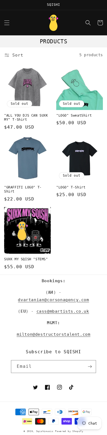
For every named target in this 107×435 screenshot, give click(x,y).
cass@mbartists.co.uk (62, 311)
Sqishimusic (45, 431)
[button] (7, 23)
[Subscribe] (90, 366)
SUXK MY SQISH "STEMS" (26, 259)
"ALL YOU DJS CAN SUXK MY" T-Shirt (26, 118)
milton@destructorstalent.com (54, 334)
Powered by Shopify (69, 431)
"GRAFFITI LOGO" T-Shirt (23, 189)
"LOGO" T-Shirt (70, 187)
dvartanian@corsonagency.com (53, 299)
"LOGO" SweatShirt (74, 115)
